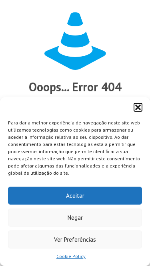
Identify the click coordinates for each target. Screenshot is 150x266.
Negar (75, 217)
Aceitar (75, 195)
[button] (138, 107)
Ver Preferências (75, 239)
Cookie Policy (71, 256)
